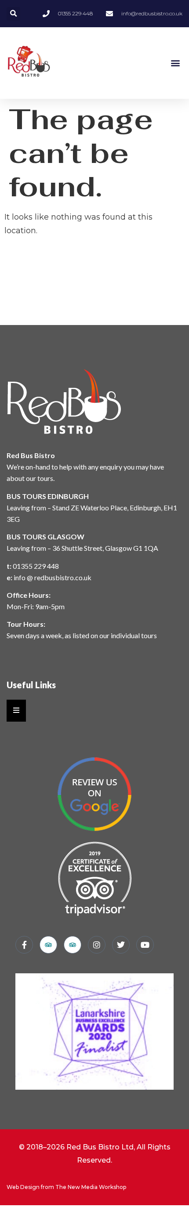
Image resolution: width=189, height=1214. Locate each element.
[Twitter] (121, 945)
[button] (13, 14)
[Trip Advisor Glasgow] (48, 945)
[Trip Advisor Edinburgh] (72, 945)
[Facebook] (24, 945)
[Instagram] (96, 945)
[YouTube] (145, 945)
